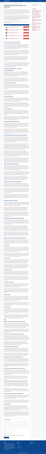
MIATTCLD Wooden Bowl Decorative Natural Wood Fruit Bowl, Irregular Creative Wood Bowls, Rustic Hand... (14, 38)
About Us (18, 443)
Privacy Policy (19, 446)
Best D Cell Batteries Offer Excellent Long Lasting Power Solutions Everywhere (36, 17)
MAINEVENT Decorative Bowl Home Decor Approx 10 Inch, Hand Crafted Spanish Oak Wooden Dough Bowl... (15, 35)
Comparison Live (7, 1)
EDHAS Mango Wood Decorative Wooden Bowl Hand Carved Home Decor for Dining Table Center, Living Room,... (15, 27)
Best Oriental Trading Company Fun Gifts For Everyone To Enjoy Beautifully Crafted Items (37, 24)
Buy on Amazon (26, 29)
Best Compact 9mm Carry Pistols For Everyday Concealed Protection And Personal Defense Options (37, 11)
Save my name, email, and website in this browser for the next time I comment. (15, 435)
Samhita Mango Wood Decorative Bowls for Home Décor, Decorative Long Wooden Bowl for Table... (14, 32)
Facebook (31, 443)
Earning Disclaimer (19, 447)
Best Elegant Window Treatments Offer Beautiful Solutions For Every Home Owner (37, 20)
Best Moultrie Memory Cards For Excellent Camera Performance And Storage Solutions (36, 27)
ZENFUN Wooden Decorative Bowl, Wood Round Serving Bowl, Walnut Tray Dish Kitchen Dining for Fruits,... (14, 29)
